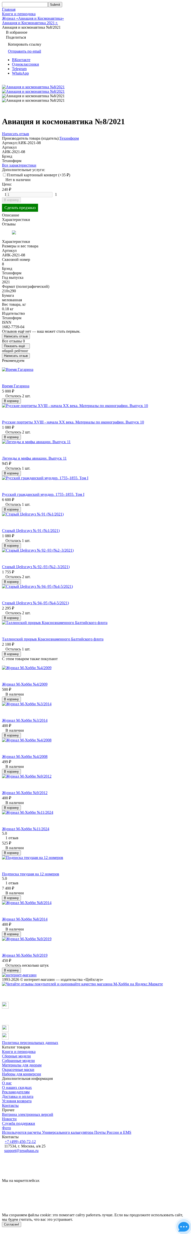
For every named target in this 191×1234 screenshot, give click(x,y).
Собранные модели (18, 1060)
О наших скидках (17, 1087)
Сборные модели (16, 1056)
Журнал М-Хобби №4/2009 (25, 684)
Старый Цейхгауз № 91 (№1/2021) (31, 530)
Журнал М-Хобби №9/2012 (25, 793)
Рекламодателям (16, 1092)
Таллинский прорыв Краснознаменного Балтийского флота (52, 639)
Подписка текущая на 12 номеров (30, 874)
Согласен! (11, 1224)
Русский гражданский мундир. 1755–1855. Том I (43, 494)
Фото (6, 1128)
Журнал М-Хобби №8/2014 (25, 919)
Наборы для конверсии (21, 1074)
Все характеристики (19, 165)
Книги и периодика (19, 14)
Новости (9, 1119)
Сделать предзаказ (20, 208)
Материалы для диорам (22, 1065)
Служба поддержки (18, 1123)
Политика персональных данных (30, 1042)
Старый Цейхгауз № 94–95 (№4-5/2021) (35, 603)
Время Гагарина (15, 386)
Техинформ (69, 138)
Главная (8, 9)
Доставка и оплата (17, 1096)
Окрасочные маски (18, 1069)
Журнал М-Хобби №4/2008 (25, 756)
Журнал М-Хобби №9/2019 (25, 955)
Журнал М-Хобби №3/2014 (25, 720)
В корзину (11, 200)
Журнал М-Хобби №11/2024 (25, 829)
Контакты (10, 1105)
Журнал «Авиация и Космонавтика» (33, 18)
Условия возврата (17, 1101)
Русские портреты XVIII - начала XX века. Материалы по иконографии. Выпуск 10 (73, 422)
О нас (7, 1083)
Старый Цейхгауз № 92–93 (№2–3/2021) (36, 567)
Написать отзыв (16, 336)
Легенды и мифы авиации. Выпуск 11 (34, 458)
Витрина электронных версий (27, 1114)
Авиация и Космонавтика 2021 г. (30, 23)
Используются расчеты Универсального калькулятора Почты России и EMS (66, 1132)
